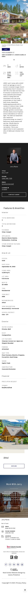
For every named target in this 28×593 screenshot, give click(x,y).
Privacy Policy (21, 583)
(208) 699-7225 (7, 178)
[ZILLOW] (22, 564)
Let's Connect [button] (14, 508)
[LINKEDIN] (14, 564)
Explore (14, 466)
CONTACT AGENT (14, 194)
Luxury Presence (14, 575)
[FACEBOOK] (5, 564)
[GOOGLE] (18, 564)
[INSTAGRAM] (10, 564)
